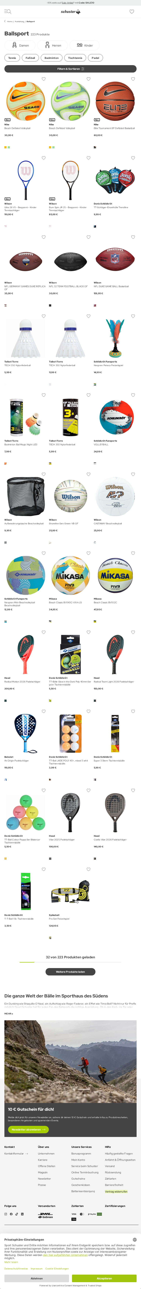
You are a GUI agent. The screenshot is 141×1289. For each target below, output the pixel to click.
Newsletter (44, 1178)
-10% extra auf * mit (70, 2)
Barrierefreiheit (114, 1185)
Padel (95, 58)
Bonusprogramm (81, 1153)
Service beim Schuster (84, 1166)
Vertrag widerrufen (116, 1191)
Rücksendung (113, 1172)
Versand (110, 1166)
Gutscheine (78, 1178)
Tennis (12, 58)
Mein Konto (78, 1159)
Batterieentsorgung (83, 1191)
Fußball (30, 58)
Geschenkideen (80, 1185)
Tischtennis (75, 58)
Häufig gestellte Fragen (119, 1153)
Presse (42, 1185)
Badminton (52, 58)
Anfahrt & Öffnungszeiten (120, 1159)
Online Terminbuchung (85, 1172)
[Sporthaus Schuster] (70, 11)
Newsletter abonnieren (26, 1129)
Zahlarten (110, 1178)
